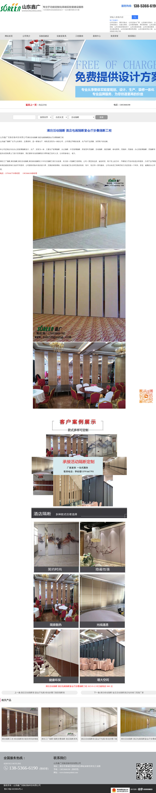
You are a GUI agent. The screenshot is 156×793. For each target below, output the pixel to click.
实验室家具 (61, 36)
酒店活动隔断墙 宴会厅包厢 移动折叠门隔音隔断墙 (43, 693)
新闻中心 (97, 36)
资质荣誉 (114, 36)
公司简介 (26, 36)
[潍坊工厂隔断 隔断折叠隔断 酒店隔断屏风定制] (59, 722)
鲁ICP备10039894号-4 (13, 789)
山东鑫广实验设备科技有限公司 (13, 137)
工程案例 (79, 36)
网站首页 (9, 36)
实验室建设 (44, 36)
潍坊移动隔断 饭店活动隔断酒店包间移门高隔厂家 (122, 693)
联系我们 (132, 36)
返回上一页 (31, 105)
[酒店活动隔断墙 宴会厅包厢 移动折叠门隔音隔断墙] (99, 722)
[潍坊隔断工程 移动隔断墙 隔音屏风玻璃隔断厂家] (20, 722)
